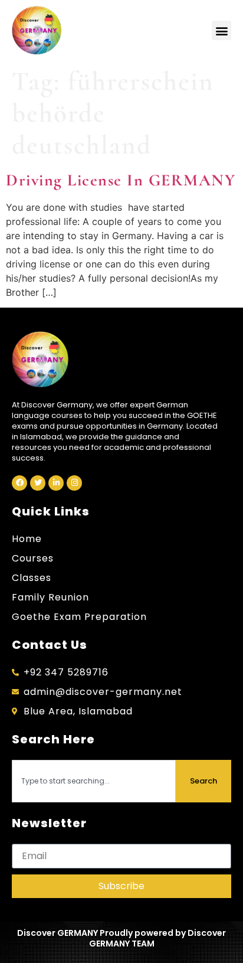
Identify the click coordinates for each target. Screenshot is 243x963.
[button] (221, 30)
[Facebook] (19, 483)
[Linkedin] (56, 483)
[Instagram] (74, 483)
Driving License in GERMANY (120, 180)
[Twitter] (37, 483)
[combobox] (94, 781)
